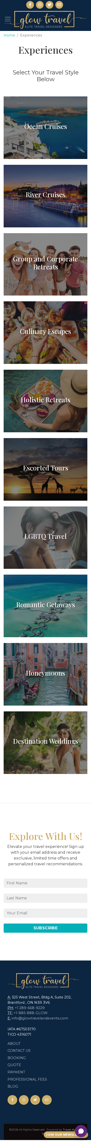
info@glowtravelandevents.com (40, 1018)
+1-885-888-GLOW (31, 1013)
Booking (17, 1058)
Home (9, 35)
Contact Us (19, 1050)
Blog (13, 1086)
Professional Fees (27, 1079)
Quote (14, 1065)
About (14, 1043)
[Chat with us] (81, 1131)
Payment (16, 1072)
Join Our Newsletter (66, 1134)
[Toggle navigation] (7, 19)
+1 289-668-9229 (30, 1008)
